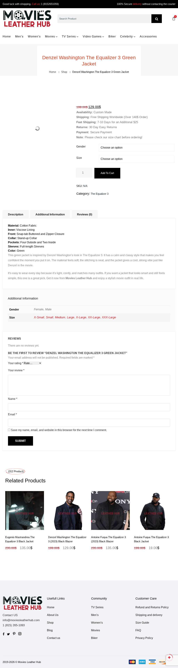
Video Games (92, 36)
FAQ (138, 630)
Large (70, 317)
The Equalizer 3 (99, 193)
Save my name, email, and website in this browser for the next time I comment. (59, 430)
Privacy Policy (144, 637)
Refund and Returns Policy (152, 607)
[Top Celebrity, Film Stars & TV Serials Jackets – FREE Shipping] (27, 18)
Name (12, 398)
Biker (112, 36)
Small (49, 317)
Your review (16, 370)
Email (12, 414)
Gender (81, 146)
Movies (50, 36)
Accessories (148, 36)
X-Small (39, 317)
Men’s (19, 36)
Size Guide (142, 622)
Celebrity (126, 36)
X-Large (81, 317)
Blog (50, 630)
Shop (64, 71)
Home (7, 36)
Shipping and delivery (148, 614)
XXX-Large (109, 317)
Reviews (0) (84, 214)
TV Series (69, 36)
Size (79, 157)
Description (15, 214)
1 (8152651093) (50, 3)
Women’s (34, 36)
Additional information (50, 214)
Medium (60, 317)
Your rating (15, 363)
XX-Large (94, 317)
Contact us (53, 637)
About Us (52, 614)
